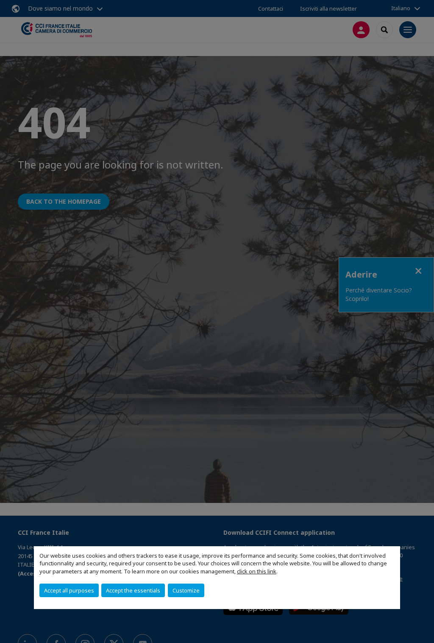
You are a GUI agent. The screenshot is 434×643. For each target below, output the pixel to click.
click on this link (256, 571)
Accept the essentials (133, 590)
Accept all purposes (69, 590)
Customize (186, 590)
